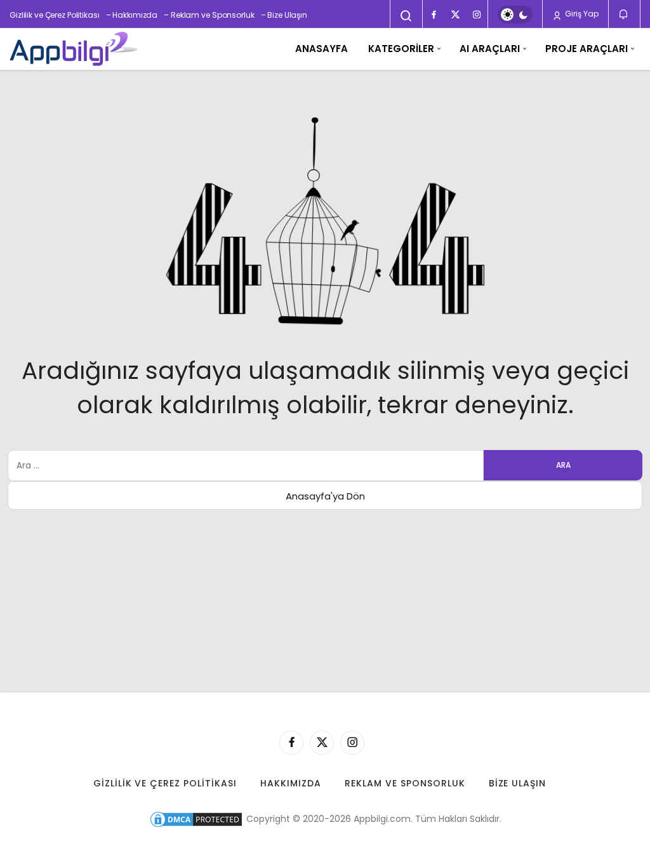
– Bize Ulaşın (284, 15)
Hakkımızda (290, 783)
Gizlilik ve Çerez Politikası (55, 15)
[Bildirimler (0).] (624, 14)
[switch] (515, 14)
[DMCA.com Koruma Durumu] (196, 818)
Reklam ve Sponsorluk (405, 783)
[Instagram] (477, 14)
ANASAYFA (321, 48)
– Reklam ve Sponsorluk (209, 15)
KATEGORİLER (401, 48)
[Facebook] (433, 14)
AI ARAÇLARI (490, 48)
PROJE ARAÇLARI (586, 48)
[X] (455, 14)
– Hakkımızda (132, 15)
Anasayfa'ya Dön (325, 496)
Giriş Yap (581, 13)
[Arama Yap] (406, 16)
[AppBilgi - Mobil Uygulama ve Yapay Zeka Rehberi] (74, 49)
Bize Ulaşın (518, 783)
